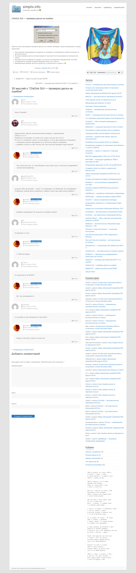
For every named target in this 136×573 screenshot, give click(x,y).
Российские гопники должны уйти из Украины (102, 130)
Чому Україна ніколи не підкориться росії (100, 100)
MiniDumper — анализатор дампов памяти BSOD (103, 196)
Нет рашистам (90, 461)
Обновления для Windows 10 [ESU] (98, 103)
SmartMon (97, 7)
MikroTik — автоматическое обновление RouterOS (103, 96)
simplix (16, 72)
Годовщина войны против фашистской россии (102, 133)
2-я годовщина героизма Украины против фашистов (104, 118)
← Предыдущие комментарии (23, 96)
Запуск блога (90, 272)
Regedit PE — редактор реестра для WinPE (30, 79)
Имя (14, 393)
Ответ (76, 116)
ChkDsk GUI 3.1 (47, 68)
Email (14, 404)
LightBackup (108, 7)
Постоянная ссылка (30, 104)
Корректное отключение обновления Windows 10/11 (104, 208)
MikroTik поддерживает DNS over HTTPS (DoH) (102, 156)
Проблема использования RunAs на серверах (102, 142)
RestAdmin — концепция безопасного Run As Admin (104, 127)
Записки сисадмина (92, 452)
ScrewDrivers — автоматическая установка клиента (104, 251)
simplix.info (31, 7)
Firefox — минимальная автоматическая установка (104, 115)
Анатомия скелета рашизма (95, 106)
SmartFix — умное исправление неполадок (101, 200)
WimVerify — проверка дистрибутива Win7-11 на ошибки (57, 83)
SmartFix (89, 7)
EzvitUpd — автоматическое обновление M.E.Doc (103, 215)
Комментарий (17, 366)
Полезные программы (38, 72)
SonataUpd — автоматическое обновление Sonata (103, 212)
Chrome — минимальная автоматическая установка (104, 84)
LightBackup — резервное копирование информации (104, 193)
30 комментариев (54, 72)
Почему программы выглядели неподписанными (103, 179)
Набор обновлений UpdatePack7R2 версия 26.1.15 (103, 93)
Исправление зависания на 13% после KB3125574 (103, 165)
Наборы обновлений (92, 458)
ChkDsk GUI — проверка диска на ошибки (100, 265)
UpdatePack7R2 (119, 7)
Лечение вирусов (91, 455)
